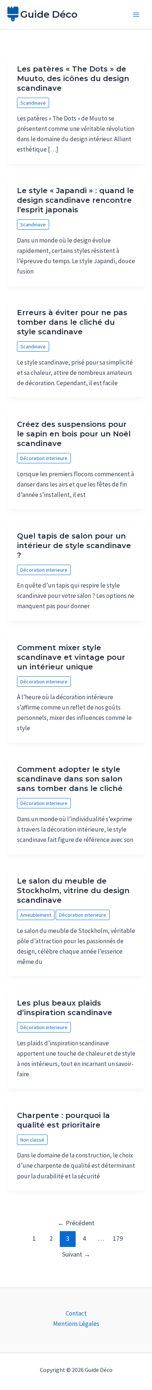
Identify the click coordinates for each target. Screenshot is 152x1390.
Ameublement (35, 915)
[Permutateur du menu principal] (136, 14)
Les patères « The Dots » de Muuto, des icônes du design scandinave (73, 79)
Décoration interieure (44, 458)
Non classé (32, 1139)
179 (118, 1238)
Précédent (76, 1223)
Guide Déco (48, 14)
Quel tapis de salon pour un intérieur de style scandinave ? (74, 546)
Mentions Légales (76, 1324)
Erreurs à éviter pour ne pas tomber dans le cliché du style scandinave (72, 322)
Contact (76, 1313)
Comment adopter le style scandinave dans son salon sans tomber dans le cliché (69, 779)
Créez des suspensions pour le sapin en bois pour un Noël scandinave (74, 434)
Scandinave (33, 103)
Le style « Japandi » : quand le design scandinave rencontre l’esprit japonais (75, 200)
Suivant (76, 1254)
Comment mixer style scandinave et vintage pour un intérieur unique (71, 657)
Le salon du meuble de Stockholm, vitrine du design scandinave (73, 891)
